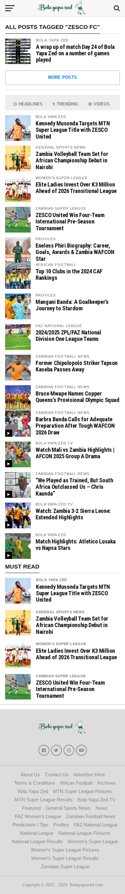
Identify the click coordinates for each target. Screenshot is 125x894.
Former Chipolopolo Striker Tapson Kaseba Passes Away (77, 366)
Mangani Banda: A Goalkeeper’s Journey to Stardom (72, 305)
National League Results (37, 841)
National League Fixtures (84, 833)
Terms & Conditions (34, 783)
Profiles (61, 824)
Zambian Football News (90, 816)
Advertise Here (89, 774)
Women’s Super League (93, 841)
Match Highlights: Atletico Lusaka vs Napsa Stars (76, 544)
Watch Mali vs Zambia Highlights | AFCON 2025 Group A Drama (75, 453)
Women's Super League (61, 644)
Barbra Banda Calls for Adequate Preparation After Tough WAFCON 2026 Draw (75, 425)
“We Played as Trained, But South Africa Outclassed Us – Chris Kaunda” (74, 487)
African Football (76, 783)
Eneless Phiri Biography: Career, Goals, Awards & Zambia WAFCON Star (75, 252)
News (102, 808)
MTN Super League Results (43, 799)
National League (37, 833)
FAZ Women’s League (38, 816)
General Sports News (60, 612)
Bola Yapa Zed (52, 40)
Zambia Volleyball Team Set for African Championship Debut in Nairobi (72, 160)
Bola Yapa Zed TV (96, 799)
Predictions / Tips (30, 824)
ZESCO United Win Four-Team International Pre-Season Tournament (70, 221)
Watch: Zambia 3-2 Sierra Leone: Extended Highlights (73, 514)
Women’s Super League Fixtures (65, 850)
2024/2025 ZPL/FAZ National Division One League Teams (68, 335)
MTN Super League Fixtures (82, 791)
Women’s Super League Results (65, 858)
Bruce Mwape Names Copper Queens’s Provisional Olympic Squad (78, 396)
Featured (31, 808)
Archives (106, 783)
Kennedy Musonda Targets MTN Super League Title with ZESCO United (73, 130)
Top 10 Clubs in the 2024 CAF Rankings (69, 274)
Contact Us (57, 774)
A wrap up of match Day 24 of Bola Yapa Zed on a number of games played (75, 53)
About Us (30, 774)
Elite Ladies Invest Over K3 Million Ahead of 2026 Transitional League (76, 187)
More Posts (62, 77)
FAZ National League (95, 824)
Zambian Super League (61, 676)
